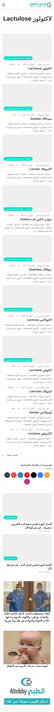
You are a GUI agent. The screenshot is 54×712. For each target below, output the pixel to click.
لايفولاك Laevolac (40, 391)
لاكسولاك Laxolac (41, 169)
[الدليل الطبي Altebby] (40, 4)
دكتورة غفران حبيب (43, 165)
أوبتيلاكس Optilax (40, 412)
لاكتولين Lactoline (40, 370)
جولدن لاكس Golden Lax (36, 219)
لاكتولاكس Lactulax (39, 320)
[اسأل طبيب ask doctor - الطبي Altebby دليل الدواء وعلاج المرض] (27, 690)
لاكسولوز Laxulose (40, 433)
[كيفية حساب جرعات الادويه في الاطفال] (27, 647)
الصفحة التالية (12, 455)
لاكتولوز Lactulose (40, 68)
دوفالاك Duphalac (40, 269)
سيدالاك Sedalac (41, 118)
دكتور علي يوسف (43, 64)
